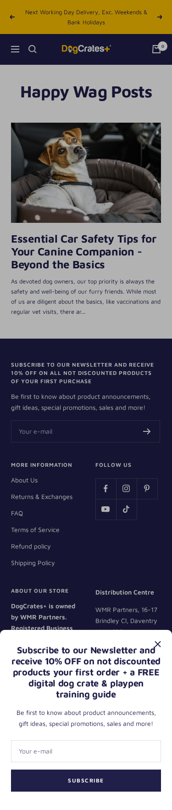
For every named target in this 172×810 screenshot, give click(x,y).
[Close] (158, 644)
